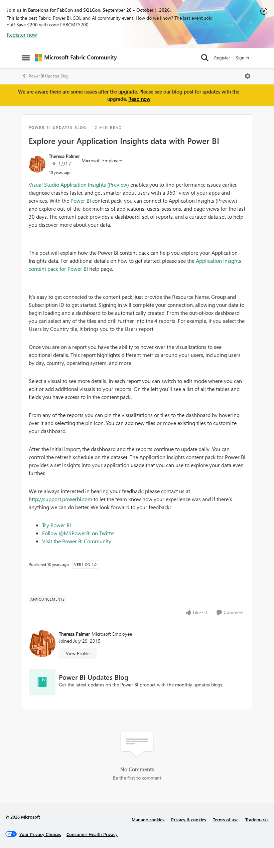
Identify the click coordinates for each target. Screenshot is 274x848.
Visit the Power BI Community (76, 541)
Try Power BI (56, 524)
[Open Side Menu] (25, 58)
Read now (139, 98)
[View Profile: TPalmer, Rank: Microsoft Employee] (37, 164)
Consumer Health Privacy (92, 834)
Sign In (242, 57)
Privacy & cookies (188, 819)
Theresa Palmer (64, 156)
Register (222, 57)
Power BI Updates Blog (48, 75)
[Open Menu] (247, 76)
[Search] (205, 58)
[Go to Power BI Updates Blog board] (42, 682)
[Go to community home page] (76, 57)
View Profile (78, 653)
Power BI (81, 200)
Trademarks (257, 819)
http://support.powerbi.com (60, 498)
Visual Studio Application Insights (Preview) (79, 184)
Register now (22, 34)
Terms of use (226, 819)
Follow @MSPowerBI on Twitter (78, 533)
